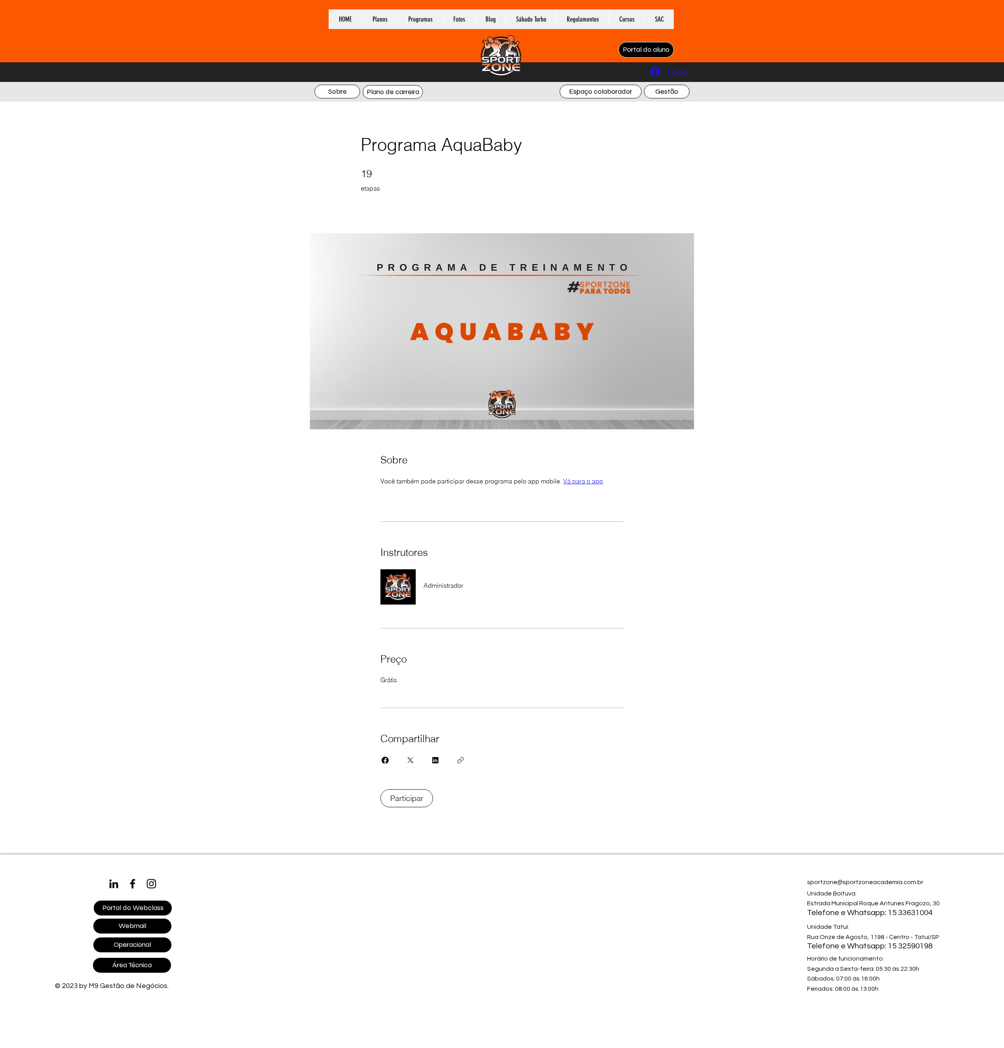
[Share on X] (410, 760)
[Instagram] (151, 883)
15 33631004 (910, 913)
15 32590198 (910, 946)
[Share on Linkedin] (435, 760)
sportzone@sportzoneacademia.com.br (865, 882)
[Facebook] (132, 883)
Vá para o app (583, 481)
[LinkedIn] (113, 883)
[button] (420, 19)
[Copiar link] (460, 760)
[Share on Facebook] (385, 760)
